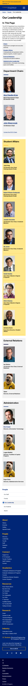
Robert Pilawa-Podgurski (12, 192)
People (9, 12)
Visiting (4, 527)
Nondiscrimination (6, 676)
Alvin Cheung (8, 301)
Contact (4, 563)
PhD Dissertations (7, 619)
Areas (4, 613)
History (4, 523)
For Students (5, 591)
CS (3, 662)
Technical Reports (7, 617)
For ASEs (5, 597)
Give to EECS (14, 648)
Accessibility (5, 673)
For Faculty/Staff (7, 603)
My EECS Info (6, 589)
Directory (4, 536)
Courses (4, 575)
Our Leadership (9, 502)
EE (3, 660)
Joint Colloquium (6, 622)
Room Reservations (7, 586)
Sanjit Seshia (8, 274)
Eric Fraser (7, 427)
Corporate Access (7, 631)
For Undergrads (6, 595)
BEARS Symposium (7, 624)
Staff (3, 543)
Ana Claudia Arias (11, 95)
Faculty (6, 498)
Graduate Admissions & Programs (11, 573)
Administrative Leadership (11, 61)
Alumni (6, 510)
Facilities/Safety (6, 601)
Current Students (6, 579)
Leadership (5, 539)
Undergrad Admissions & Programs (11, 570)
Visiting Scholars (6, 606)
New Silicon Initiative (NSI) (9, 633)
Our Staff (6, 494)
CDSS (3, 670)
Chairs (5, 44)
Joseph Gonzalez (9, 219)
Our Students (7, 506)
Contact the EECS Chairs (10, 132)
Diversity (4, 525)
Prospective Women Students (10, 577)
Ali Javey (7, 246)
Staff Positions (6, 561)
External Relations (8, 56)
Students (4, 545)
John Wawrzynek (10, 123)
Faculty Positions (7, 559)
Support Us (5, 555)
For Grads (5, 593)
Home (4, 12)
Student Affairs (8, 50)
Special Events (6, 529)
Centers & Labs (6, 615)
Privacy (4, 678)
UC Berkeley (5, 665)
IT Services (5, 599)
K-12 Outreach (6, 557)
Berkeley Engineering (7, 668)
